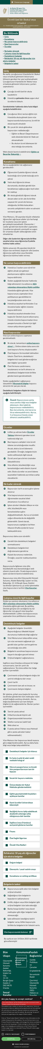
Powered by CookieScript (21, 1047)
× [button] (41, 998)
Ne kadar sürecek (11, 51)
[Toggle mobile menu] (39, 11)
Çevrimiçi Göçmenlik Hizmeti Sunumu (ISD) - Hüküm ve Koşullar (34, 987)
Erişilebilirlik (34, 971)
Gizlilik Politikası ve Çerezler (34, 963)
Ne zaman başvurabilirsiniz (16, 41)
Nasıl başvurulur (11, 44)
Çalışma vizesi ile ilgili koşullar (17, 53)
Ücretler (8, 46)
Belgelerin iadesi (11, 63)
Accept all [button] (11, 1039)
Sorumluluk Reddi (34, 975)
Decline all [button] (32, 1039)
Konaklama (9, 39)
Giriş (6, 36)
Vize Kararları (31, 588)
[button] (21, 751)
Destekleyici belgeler (13, 56)
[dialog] (21, 1022)
